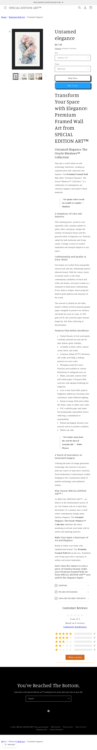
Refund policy (55, 727)
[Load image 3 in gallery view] (23, 76)
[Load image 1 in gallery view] (16, 76)
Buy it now (73, 86)
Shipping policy (42, 729)
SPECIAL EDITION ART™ (25, 727)
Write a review (75, 657)
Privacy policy (68, 727)
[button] (5, 7)
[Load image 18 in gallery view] (31, 76)
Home (3, 17)
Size (56, 53)
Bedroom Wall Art (17, 17)
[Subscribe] (68, 699)
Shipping (58, 48)
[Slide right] (45, 76)
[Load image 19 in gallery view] (39, 76)
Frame (57, 64)
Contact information (56, 729)
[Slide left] (9, 76)
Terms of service (80, 727)
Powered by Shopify (41, 727)
